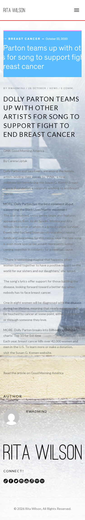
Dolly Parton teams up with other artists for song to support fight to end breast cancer (41, 116)
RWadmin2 (16, 88)
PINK (51, 177)
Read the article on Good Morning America (33, 373)
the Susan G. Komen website (30, 353)
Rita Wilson (33, 509)
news (53, 88)
